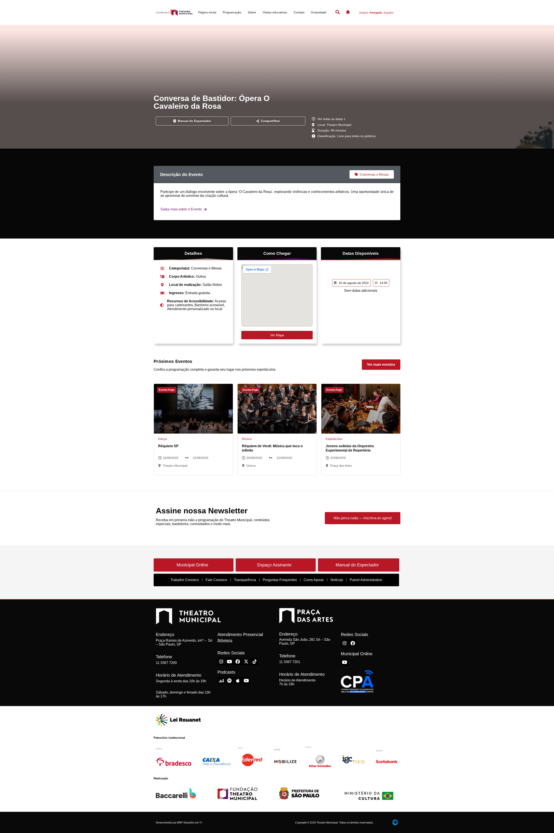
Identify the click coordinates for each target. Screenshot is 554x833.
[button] (268, 121)
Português (376, 12)
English (363, 12)
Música (247, 439)
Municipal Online (192, 564)
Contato (299, 12)
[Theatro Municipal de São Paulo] (188, 622)
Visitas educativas (275, 12)
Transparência (245, 580)
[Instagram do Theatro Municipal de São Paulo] (221, 661)
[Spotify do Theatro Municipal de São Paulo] (229, 680)
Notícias (336, 580)
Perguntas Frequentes (280, 580)
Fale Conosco (216, 580)
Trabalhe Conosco (185, 580)
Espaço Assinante (274, 564)
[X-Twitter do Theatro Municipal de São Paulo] (246, 661)
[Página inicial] (174, 13)
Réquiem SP (168, 446)
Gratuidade (318, 12)
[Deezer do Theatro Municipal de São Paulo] (221, 680)
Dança (162, 439)
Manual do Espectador (357, 564)
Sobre (252, 12)
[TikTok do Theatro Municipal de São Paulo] (254, 661)
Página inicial (207, 12)
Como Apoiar (314, 580)
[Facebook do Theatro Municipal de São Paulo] (238, 661)
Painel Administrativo (366, 580)
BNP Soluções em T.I (189, 822)
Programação (232, 12)
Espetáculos (334, 439)
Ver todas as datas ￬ (331, 119)
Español (388, 12)
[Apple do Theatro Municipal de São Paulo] (238, 680)
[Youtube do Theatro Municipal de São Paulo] (229, 661)
